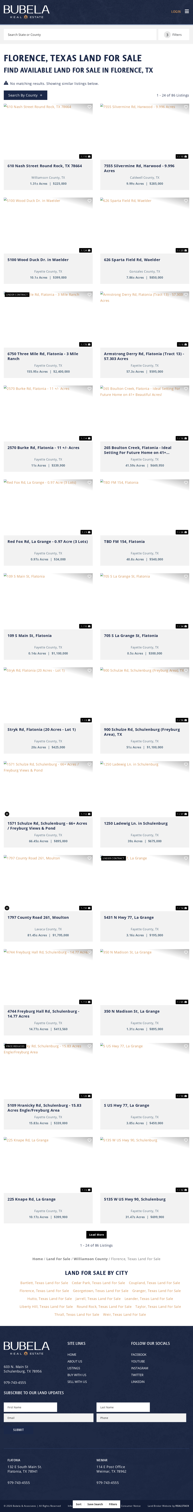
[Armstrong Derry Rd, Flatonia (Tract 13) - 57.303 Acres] (144, 319)
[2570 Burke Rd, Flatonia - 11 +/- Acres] (48, 413)
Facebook (138, 1354)
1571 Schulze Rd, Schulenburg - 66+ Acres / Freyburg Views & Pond (47, 826)
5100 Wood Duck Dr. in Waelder (38, 259)
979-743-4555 (15, 1382)
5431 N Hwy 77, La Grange (129, 917)
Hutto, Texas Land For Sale (49, 1298)
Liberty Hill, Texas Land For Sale (46, 1306)
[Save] (89, 107)
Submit (18, 1430)
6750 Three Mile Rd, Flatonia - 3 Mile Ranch (43, 356)
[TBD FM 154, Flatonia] (144, 507)
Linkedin (138, 1382)
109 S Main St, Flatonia (30, 635)
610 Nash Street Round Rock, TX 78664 (45, 165)
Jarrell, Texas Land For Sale (98, 1298)
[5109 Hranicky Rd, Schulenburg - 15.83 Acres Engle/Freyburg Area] (48, 1071)
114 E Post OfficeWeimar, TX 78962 (111, 1469)
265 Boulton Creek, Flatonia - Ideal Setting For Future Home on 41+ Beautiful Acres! (138, 450)
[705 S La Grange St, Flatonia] (144, 601)
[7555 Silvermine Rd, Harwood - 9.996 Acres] (144, 132)
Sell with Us (77, 1382)
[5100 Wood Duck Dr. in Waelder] (48, 226)
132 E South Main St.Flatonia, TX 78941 (25, 1469)
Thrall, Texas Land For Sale (76, 1314)
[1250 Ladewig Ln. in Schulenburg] (144, 789)
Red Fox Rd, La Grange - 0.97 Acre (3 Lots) (48, 541)
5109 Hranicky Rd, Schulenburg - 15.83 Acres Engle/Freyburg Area (44, 1108)
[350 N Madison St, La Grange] (144, 977)
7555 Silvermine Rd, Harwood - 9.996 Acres (139, 168)
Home (71, 1354)
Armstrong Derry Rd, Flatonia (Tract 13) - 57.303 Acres (144, 356)
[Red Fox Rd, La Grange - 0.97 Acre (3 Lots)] (48, 507)
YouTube (138, 1361)
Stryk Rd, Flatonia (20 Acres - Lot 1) (42, 729)
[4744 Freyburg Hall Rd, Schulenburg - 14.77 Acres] (48, 977)
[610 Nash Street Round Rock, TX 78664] (48, 132)
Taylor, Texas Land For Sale (158, 1306)
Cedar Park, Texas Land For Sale (98, 1283)
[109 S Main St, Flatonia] (48, 601)
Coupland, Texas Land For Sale (154, 1283)
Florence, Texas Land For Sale (44, 1290)
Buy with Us (76, 1375)
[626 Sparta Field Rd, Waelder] (144, 226)
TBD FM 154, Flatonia (124, 541)
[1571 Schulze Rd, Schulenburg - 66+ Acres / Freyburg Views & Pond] (48, 789)
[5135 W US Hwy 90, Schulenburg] (144, 1165)
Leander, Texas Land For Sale (149, 1298)
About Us (74, 1361)
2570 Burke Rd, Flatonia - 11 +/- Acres (44, 447)
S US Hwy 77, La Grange (126, 1105)
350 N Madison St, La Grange (132, 1011)
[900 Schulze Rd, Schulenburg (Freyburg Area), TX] (144, 695)
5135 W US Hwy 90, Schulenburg (134, 1199)
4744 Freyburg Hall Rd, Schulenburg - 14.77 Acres (43, 1014)
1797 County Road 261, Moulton (38, 917)
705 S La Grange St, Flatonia (131, 635)
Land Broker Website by (168, 1505)
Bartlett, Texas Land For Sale (44, 1283)
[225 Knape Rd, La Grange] (48, 1165)
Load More (96, 1234)
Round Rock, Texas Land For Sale (104, 1306)
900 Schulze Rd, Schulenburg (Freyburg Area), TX (142, 732)
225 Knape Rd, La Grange (32, 1199)
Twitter (137, 1375)
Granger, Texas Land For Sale (156, 1290)
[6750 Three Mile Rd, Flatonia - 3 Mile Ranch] (48, 319)
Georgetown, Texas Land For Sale (101, 1290)
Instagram (139, 1368)
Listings (73, 1368)
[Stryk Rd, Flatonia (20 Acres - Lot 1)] (48, 695)
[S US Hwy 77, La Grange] (144, 1071)
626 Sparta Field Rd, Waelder (132, 259)
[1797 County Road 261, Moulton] (48, 883)
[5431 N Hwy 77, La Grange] (144, 883)
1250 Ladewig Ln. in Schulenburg (136, 823)
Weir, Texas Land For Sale (124, 1314)
